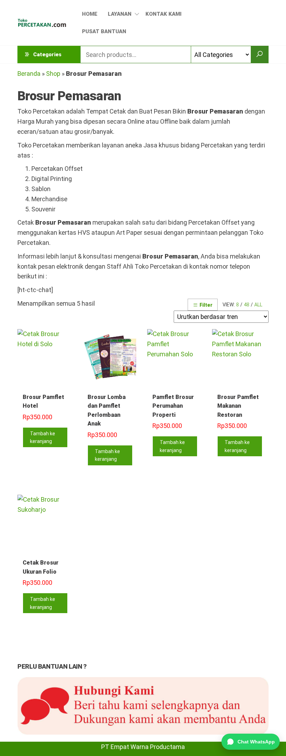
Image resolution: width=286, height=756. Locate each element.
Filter (206, 305)
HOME (89, 14)
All (258, 304)
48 (246, 304)
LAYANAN (119, 14)
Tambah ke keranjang (42, 437)
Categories (47, 54)
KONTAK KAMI (163, 14)
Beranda (28, 73)
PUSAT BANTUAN (104, 31)
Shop (53, 73)
